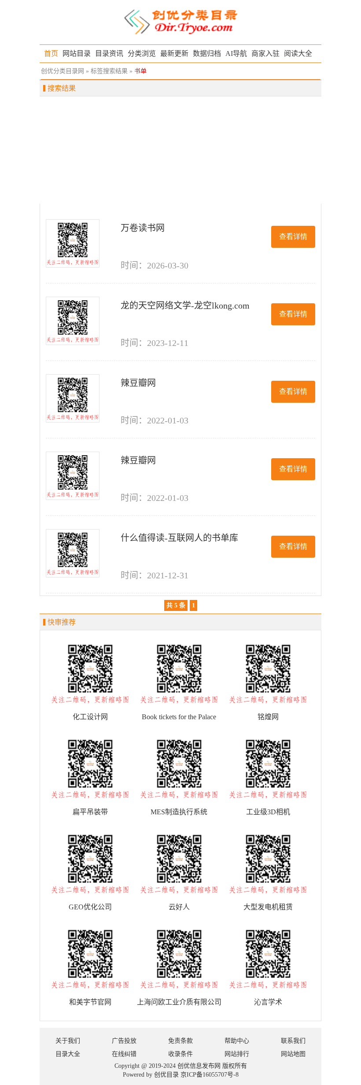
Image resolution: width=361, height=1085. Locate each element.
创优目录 (166, 1074)
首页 (51, 53)
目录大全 (67, 1054)
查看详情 (293, 236)
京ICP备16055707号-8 (209, 1074)
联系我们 (293, 1040)
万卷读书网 (143, 228)
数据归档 (207, 53)
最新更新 (174, 53)
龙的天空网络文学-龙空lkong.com (185, 305)
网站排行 (237, 1054)
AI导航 (236, 53)
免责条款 (180, 1040)
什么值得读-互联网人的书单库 (179, 538)
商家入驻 (265, 53)
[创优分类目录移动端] (180, 21)
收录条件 (180, 1054)
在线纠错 (124, 1054)
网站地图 (293, 1054)
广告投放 (124, 1040)
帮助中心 (237, 1040)
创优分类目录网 (62, 71)
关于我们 (67, 1040)
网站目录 (77, 53)
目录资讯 (109, 53)
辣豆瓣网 (138, 383)
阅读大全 (298, 53)
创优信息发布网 (199, 1066)
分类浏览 (142, 53)
